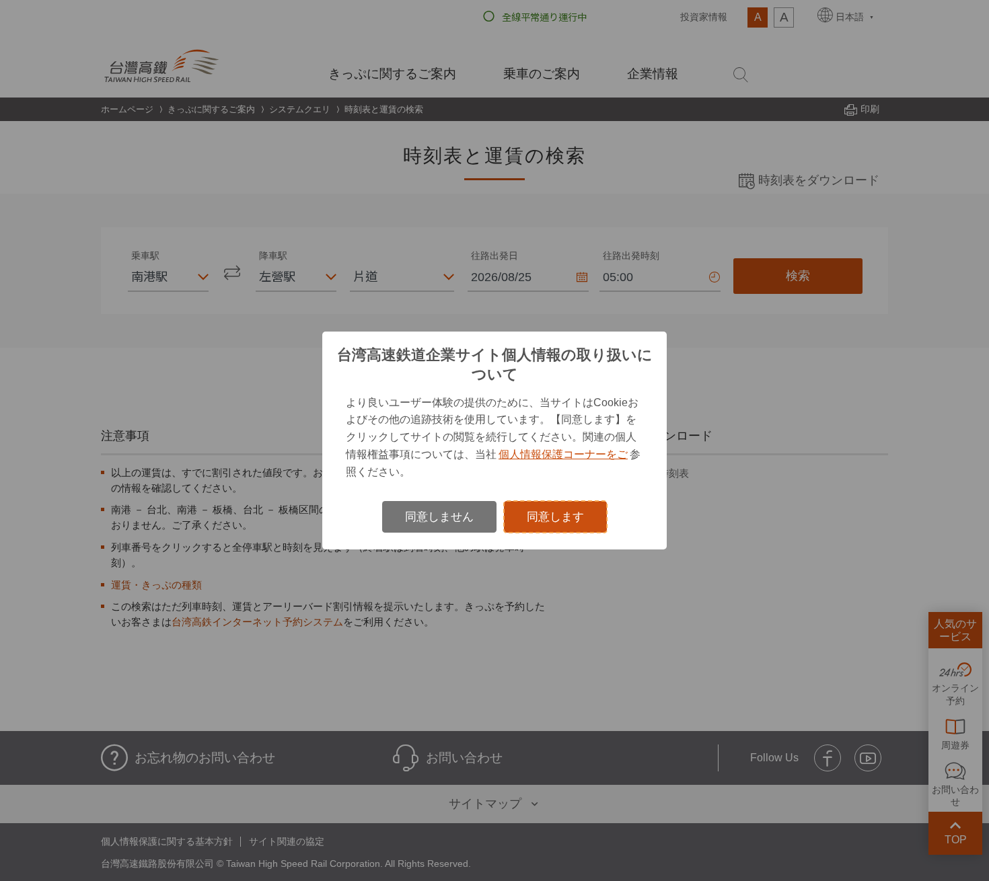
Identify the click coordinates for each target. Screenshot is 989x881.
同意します (555, 516)
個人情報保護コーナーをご (563, 454)
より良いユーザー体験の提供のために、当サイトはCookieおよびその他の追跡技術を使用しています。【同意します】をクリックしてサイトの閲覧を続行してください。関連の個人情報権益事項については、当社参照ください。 (493, 437)
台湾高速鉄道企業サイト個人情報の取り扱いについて (495, 364)
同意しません (439, 516)
